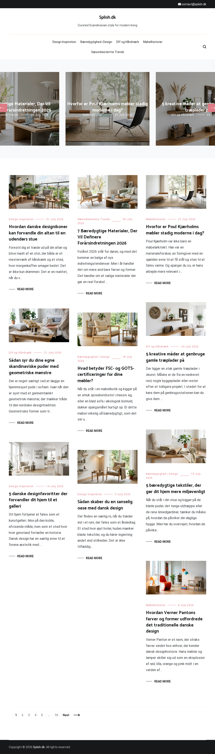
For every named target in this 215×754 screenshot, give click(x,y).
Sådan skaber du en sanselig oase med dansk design (104, 505)
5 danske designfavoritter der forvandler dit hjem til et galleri (38, 500)
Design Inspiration (64, 42)
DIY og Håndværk (127, 42)
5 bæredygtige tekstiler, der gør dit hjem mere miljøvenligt (175, 488)
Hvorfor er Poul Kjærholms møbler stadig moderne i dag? (107, 107)
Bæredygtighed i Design (96, 42)
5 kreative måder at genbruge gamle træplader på (175, 357)
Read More (25, 289)
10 (57, 715)
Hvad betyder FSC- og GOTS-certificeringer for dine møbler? (105, 374)
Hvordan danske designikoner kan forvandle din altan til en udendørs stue (38, 233)
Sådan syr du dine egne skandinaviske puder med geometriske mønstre (34, 366)
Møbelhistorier (153, 42)
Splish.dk (107, 17)
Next (66, 715)
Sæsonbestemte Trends (107, 52)
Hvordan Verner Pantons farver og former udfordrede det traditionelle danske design (174, 622)
